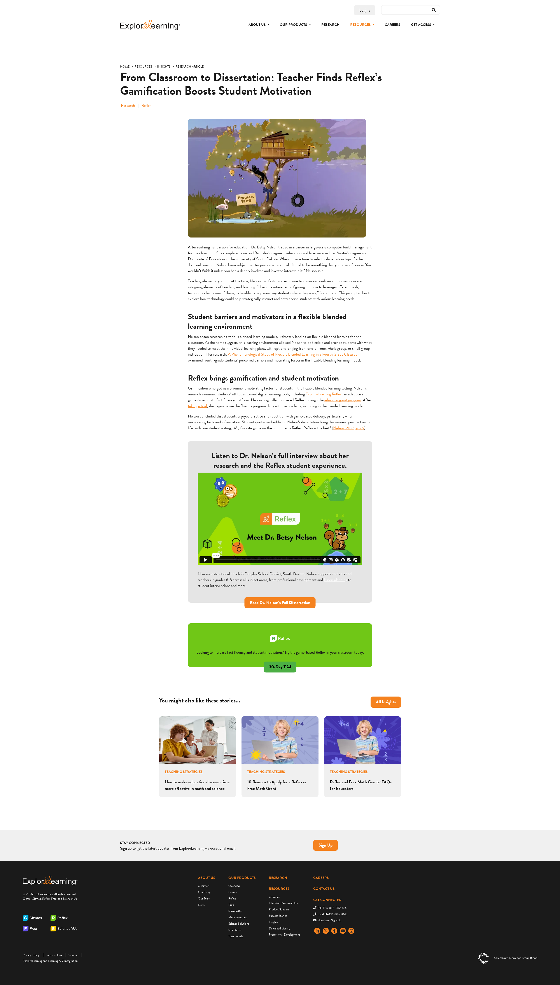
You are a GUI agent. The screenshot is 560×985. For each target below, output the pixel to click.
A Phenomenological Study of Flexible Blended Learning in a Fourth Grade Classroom (294, 354)
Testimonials (235, 936)
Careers (392, 24)
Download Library (279, 928)
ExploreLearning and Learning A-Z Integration (50, 961)
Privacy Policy (31, 955)
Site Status (234, 930)
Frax (231, 905)
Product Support (279, 909)
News (201, 905)
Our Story (204, 892)
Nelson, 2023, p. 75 (348, 428)
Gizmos (232, 892)
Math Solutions (237, 917)
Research (330, 24)
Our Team (204, 898)
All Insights (386, 702)
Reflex (146, 105)
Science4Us (235, 911)
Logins (364, 10)
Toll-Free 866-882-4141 (332, 908)
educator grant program (342, 400)
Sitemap (73, 955)
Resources (279, 889)
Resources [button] (361, 24)
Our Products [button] (294, 24)
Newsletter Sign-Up (329, 920)
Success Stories (278, 915)
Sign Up (325, 845)
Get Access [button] (421, 24)
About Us (206, 878)
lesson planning (335, 580)
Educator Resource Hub (283, 903)
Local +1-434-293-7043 (332, 914)
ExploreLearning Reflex (324, 394)
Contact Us (324, 889)
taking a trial (197, 406)
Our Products (242, 878)
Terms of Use (54, 955)
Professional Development (284, 934)
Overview (203, 886)
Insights (273, 922)
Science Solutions (238, 923)
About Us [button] (257, 24)
